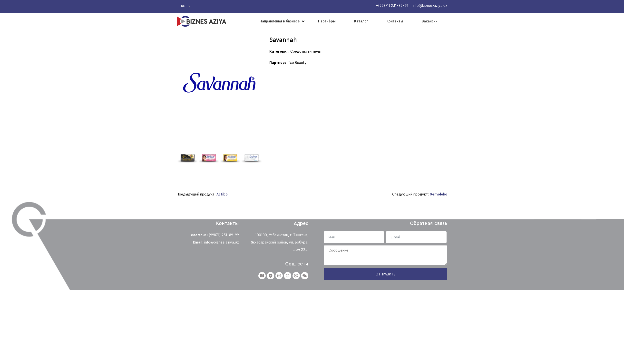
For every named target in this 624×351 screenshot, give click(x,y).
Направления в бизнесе (280, 21)
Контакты (395, 21)
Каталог (361, 21)
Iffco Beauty (297, 63)
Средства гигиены (305, 51)
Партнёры (327, 21)
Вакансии (430, 21)
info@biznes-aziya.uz (221, 242)
